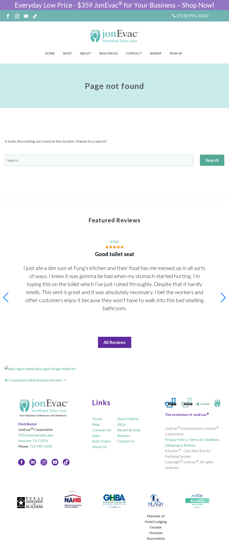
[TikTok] (34, 16)
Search (212, 160)
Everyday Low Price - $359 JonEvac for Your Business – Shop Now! (114, 5)
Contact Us (126, 441)
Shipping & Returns (181, 445)
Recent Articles (129, 430)
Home (50, 53)
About (85, 53)
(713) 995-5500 (193, 15)
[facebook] (21, 462)
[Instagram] (17, 16)
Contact (134, 53)
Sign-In (176, 53)
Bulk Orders (101, 441)
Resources (108, 53)
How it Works (128, 419)
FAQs (121, 424)
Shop (67, 53)
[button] (223, 297)
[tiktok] (66, 462)
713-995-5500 (40, 446)
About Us (99, 446)
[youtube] (55, 462)
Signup (156, 53)
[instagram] (43, 462)
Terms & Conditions (204, 439)
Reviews (123, 435)
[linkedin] (32, 462)
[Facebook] (8, 16)
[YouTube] (25, 16)
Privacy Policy (176, 439)
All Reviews (115, 342)
